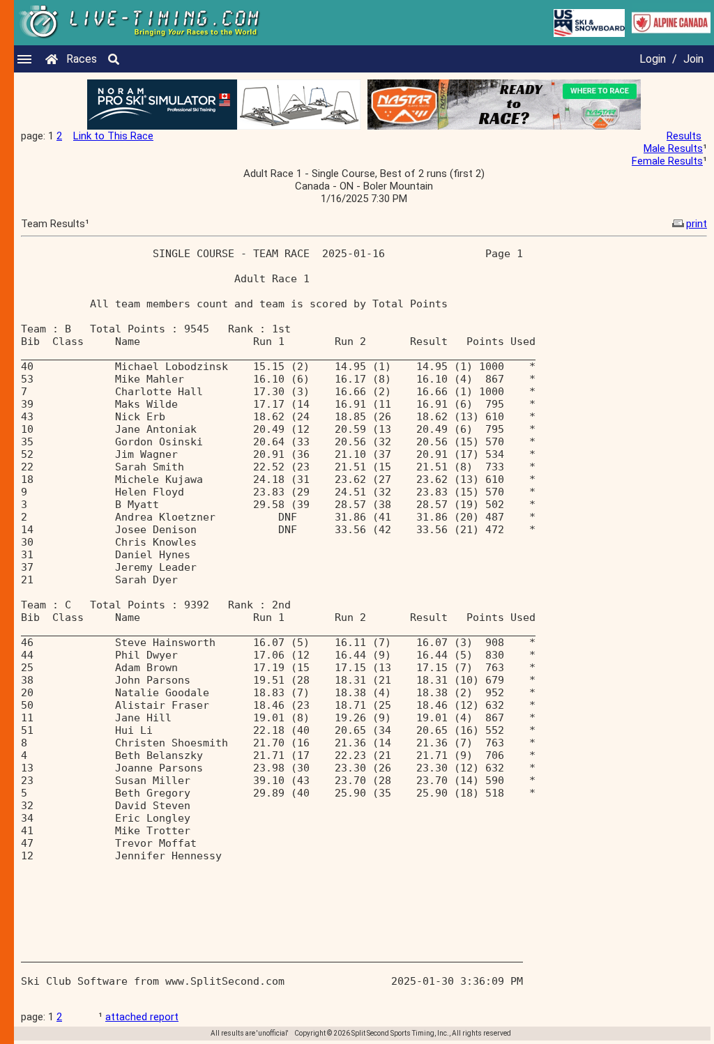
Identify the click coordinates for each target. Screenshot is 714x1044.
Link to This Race (113, 136)
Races (81, 59)
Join (693, 59)
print (696, 223)
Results (684, 136)
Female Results (667, 161)
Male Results (673, 148)
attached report (141, 1017)
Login (652, 59)
